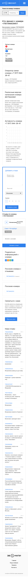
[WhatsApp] (10, 260)
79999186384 (9, 362)
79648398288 (9, 332)
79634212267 (9, 384)
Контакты (14, 567)
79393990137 (8, 423)
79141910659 (8, 444)
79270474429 (9, 515)
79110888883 (8, 479)
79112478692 (8, 403)
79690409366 (9, 375)
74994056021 (9, 467)
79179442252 (13, 276)
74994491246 (9, 489)
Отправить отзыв (12, 207)
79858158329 (8, 524)
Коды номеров (14, 562)
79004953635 (9, 434)
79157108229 (8, 392)
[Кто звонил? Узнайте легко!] (11, 3)
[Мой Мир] (12, 260)
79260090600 (9, 538)
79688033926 (9, 410)
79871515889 (8, 416)
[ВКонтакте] (6, 260)
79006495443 (9, 368)
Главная (14, 560)
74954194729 (9, 453)
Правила (14, 565)
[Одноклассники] (8, 260)
